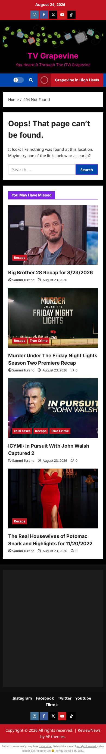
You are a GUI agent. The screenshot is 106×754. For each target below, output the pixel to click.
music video (45, 746)
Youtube (83, 698)
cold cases (22, 431)
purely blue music (86, 746)
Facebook (45, 698)
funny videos (63, 750)
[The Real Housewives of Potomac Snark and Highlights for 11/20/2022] (53, 498)
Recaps (19, 257)
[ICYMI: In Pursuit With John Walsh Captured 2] (53, 408)
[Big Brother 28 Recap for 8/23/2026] (53, 235)
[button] (31, 80)
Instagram (22, 698)
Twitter (64, 698)
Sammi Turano (23, 280)
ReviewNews (89, 730)
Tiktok (52, 704)
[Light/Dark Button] (18, 80)
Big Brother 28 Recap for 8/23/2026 (50, 272)
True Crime (39, 340)
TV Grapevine (53, 55)
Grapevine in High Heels (77, 80)
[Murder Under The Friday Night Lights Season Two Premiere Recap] (53, 318)
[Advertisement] (53, 628)
